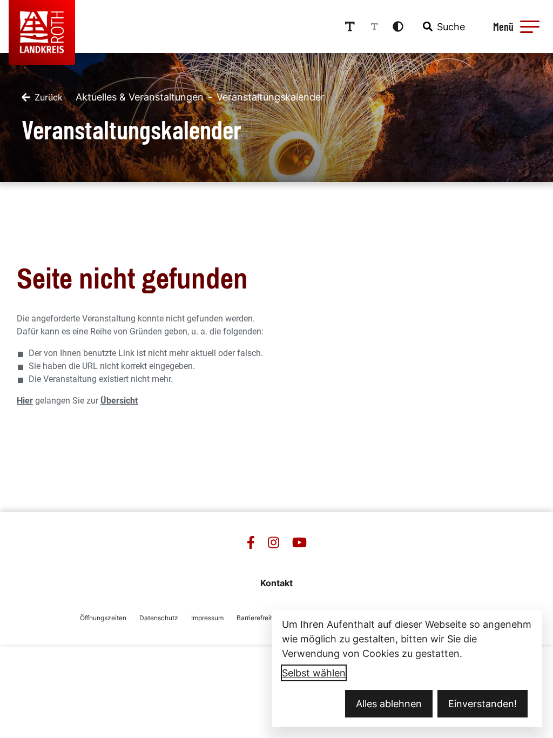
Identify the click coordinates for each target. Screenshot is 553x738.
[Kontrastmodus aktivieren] (398, 26)
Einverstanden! (482, 703)
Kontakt (276, 583)
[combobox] (443, 26)
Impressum (207, 618)
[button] (530, 26)
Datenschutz (158, 618)
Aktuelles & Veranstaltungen (140, 97)
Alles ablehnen (389, 703)
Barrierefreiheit (259, 618)
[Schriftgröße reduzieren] (374, 26)
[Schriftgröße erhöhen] (350, 26)
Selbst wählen (314, 673)
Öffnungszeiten (103, 618)
